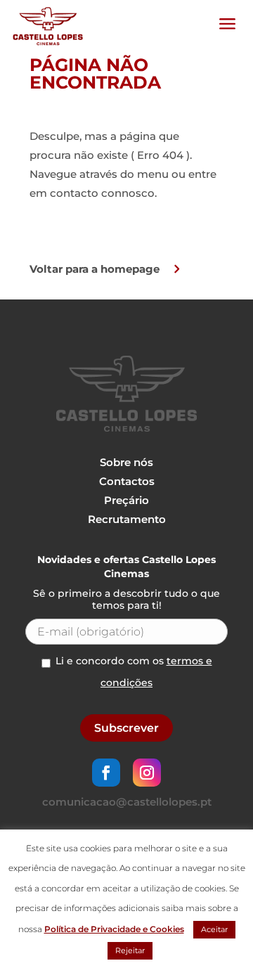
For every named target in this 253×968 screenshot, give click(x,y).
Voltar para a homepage (95, 269)
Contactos (127, 481)
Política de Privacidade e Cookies (114, 929)
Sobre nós (126, 462)
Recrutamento (127, 519)
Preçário (126, 500)
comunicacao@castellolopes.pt (127, 801)
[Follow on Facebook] (106, 773)
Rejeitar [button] (130, 950)
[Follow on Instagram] (147, 773)
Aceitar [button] (214, 929)
